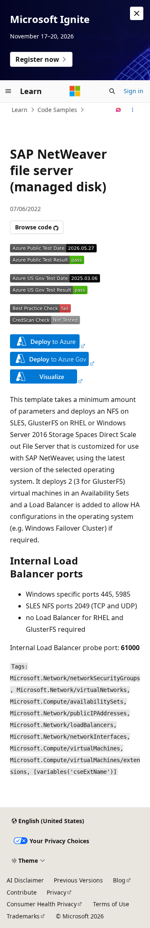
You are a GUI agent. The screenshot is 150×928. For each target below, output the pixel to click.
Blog (119, 880)
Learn (20, 110)
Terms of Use (111, 904)
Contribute (22, 892)
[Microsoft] (75, 91)
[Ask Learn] (118, 110)
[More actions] (132, 110)
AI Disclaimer (25, 880)
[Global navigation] (8, 91)
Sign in (133, 91)
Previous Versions (78, 880)
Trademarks (23, 916)
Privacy (56, 892)
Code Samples (57, 110)
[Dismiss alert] (136, 13)
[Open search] (112, 91)
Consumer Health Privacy (42, 904)
